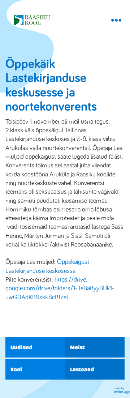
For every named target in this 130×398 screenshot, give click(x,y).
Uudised (21, 347)
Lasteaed (82, 369)
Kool (16, 369)
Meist (77, 347)
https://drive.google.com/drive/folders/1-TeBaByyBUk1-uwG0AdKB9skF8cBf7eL (59, 289)
